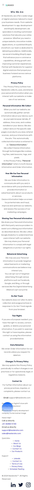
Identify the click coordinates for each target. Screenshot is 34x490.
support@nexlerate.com (12, 430)
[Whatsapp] (5, 484)
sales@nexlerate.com (11, 433)
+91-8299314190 (9, 424)
